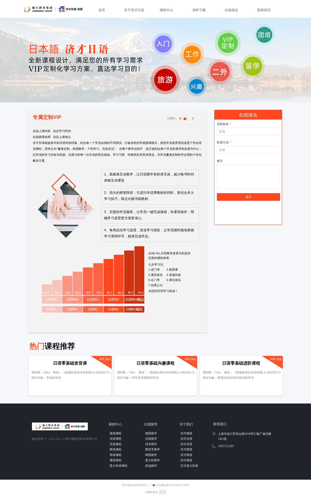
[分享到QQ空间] (180, 118)
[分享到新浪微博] (185, 118)
